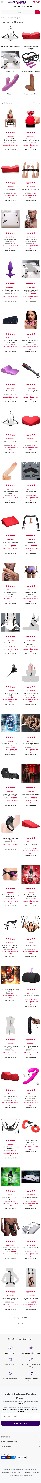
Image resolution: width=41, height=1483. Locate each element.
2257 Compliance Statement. (29, 1472)
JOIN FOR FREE (20, 1423)
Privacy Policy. (27, 1475)
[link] (10, 134)
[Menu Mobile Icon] (2, 2)
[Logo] (17, 2)
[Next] (30, 1324)
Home (3, 18)
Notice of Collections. (16, 1475)
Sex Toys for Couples (14, 18)
